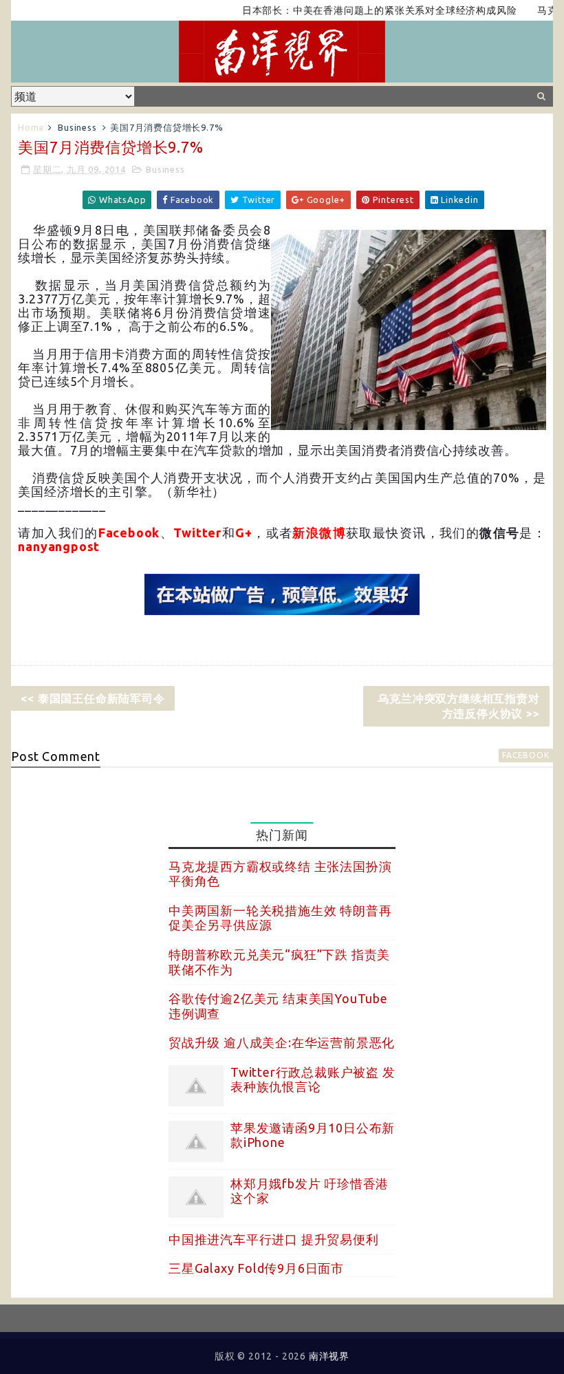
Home (31, 127)
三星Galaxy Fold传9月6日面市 (256, 1268)
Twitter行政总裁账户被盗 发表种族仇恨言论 (312, 1079)
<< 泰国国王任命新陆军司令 (92, 698)
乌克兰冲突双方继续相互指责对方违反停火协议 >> (458, 706)
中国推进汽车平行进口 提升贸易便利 (274, 1239)
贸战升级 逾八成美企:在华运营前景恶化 (282, 1042)
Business (77, 127)
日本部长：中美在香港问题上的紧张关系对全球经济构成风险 (359, 10)
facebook (525, 755)
